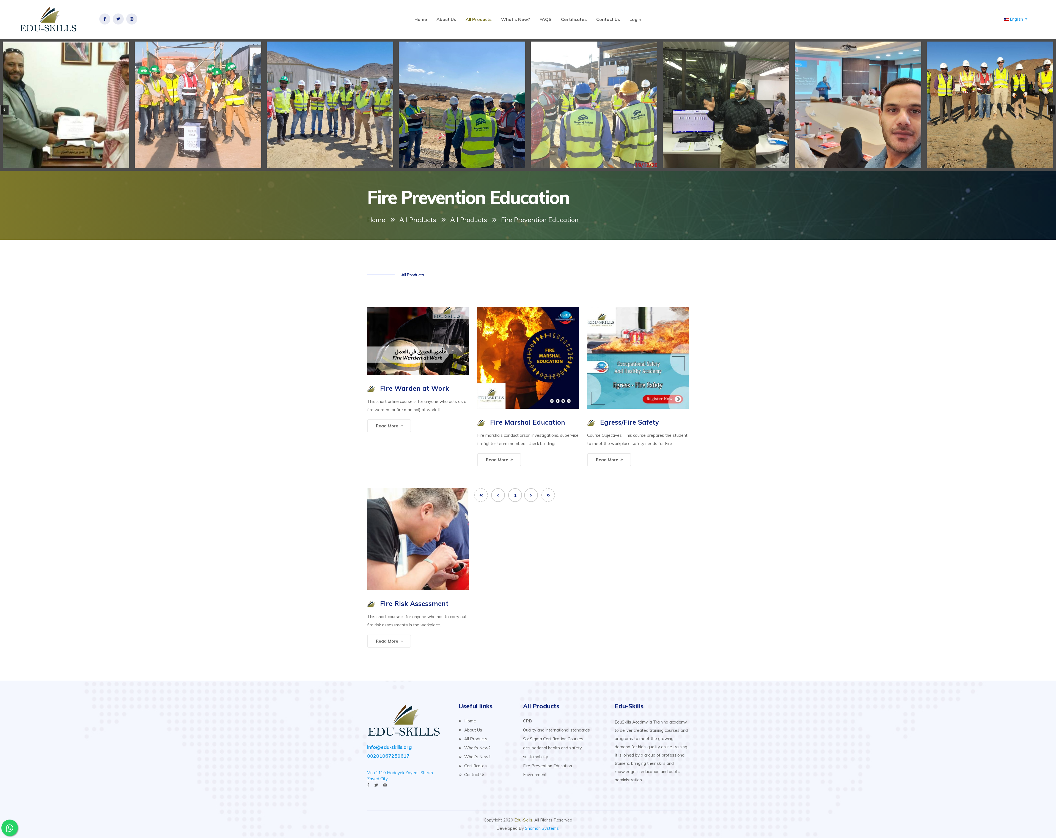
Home (420, 19)
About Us (446, 19)
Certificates (574, 19)
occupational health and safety (552, 747)
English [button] (1016, 19)
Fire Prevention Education (547, 765)
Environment (535, 774)
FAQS (546, 19)
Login (635, 19)
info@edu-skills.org (389, 747)
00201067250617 (388, 756)
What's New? (515, 19)
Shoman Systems (542, 828)
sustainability (535, 756)
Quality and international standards (556, 730)
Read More (387, 425)
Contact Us (608, 19)
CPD (527, 721)
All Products (479, 19)
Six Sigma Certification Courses (553, 738)
